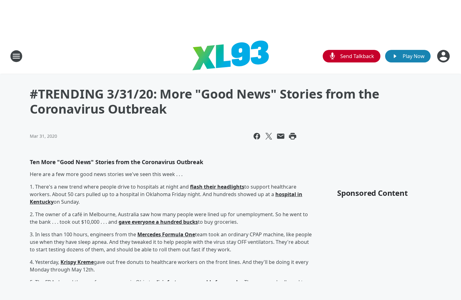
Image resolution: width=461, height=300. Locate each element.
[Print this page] (292, 136)
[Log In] (444, 56)
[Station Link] (230, 56)
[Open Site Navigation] (16, 56)
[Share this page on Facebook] (256, 136)
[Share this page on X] (268, 136)
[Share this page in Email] (280, 136)
